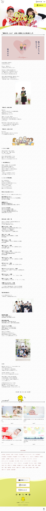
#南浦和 (39, 465)
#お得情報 (7, 458)
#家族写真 (9, 467)
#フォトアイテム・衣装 (5, 463)
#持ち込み (13, 467)
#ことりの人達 (23, 458)
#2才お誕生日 (38, 454)
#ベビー (15, 463)
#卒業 (36, 465)
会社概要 (18, 502)
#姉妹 (6, 467)
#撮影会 (23, 467)
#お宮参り (41, 456)
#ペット (11, 463)
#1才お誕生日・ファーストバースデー (25, 454)
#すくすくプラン (29, 458)
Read (11, 423)
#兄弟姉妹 (39, 463)
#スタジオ (35, 458)
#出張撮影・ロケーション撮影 (22, 465)
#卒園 (33, 465)
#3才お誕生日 (4, 456)
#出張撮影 (14, 465)
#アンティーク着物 (21, 456)
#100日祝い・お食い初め (6, 454)
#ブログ (3, 421)
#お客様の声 (37, 456)
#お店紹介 (3, 458)
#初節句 (29, 465)
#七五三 (35, 463)
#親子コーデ (4, 469)
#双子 (3, 467)
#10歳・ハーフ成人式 (14, 454)
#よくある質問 (25, 463)
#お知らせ (12, 458)
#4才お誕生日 (9, 456)
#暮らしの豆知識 (29, 467)
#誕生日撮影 (13, 469)
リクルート (22, 502)
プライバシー (27, 502)
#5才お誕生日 (15, 456)
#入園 (3, 465)
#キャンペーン (17, 458)
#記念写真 (8, 469)
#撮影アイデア (18, 467)
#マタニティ (20, 463)
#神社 (34, 467)
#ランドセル (31, 463)
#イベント (27, 456)
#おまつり (31, 456)
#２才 (33, 454)
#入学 (6, 465)
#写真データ (10, 465)
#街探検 (37, 467)
